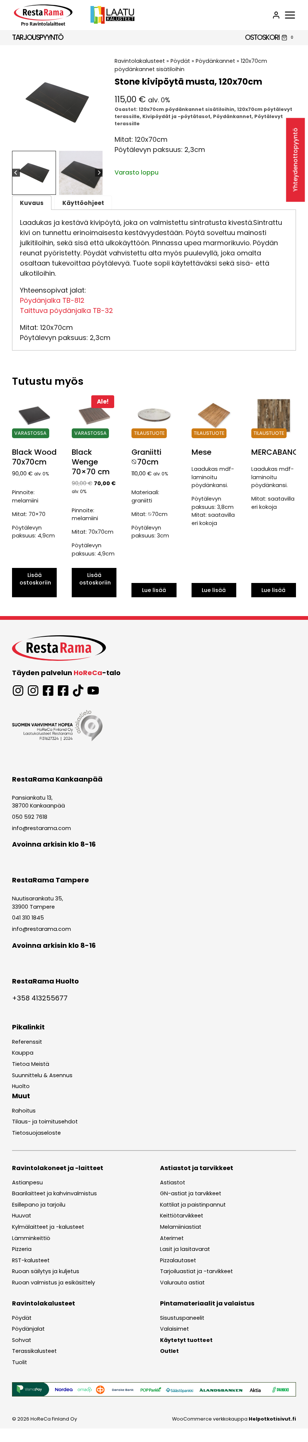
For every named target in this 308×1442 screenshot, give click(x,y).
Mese (201, 452)
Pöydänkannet (215, 61)
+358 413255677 (40, 998)
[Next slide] (99, 173)
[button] (34, 173)
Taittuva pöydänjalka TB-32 (66, 310)
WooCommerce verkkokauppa (234, 1419)
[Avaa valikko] (290, 15)
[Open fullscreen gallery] (95, 140)
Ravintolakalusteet (140, 61)
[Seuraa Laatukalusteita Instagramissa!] (33, 691)
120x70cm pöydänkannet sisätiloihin (186, 109)
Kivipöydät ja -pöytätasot (176, 116)
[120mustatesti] (57, 102)
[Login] (276, 15)
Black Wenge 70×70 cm (91, 462)
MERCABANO (275, 452)
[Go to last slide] (16, 173)
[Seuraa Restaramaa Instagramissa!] (18, 691)
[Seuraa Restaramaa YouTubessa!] (93, 691)
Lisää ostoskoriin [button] (35, 578)
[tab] (51, 140)
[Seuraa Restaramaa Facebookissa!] (48, 691)
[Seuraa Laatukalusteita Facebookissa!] (63, 691)
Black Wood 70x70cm (34, 457)
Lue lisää (154, 590)
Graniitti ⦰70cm (146, 457)
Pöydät (180, 61)
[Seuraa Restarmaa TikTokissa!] (78, 691)
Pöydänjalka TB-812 (52, 300)
